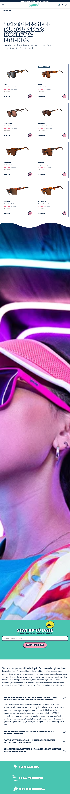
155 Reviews (13, 167)
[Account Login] (59, 5)
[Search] (62, 5)
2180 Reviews (14, 128)
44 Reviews (13, 206)
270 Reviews (48, 167)
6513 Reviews (14, 89)
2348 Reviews (48, 128)
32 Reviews (47, 206)
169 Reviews (48, 89)
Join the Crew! (35, 645)
